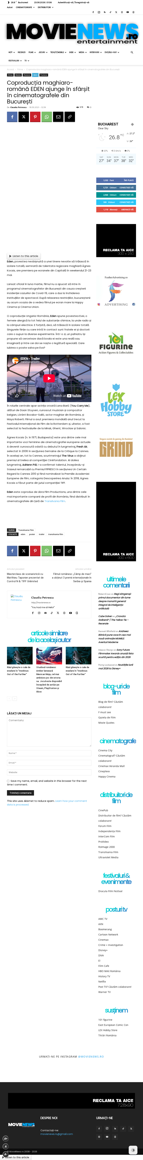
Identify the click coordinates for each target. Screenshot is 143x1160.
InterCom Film (106, 836)
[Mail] (47, 613)
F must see (104, 712)
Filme (31, 52)
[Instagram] (98, 12)
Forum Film (104, 826)
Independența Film (109, 831)
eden (23, 534)
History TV (104, 976)
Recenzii (21, 52)
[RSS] (104, 12)
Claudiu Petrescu (18, 107)
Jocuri (42, 52)
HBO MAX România (109, 971)
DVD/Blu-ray (111, 52)
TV (26, 60)
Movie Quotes (106, 722)
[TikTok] (110, 12)
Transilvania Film (54, 501)
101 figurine (105, 1019)
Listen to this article (25, 256)
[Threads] (133, 12)
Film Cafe (103, 966)
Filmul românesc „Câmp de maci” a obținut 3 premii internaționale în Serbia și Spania (71, 577)
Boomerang (105, 929)
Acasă (10, 69)
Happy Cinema (106, 776)
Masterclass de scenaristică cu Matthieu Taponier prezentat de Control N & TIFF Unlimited (25, 577)
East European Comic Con (113, 1025)
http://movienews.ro (40, 602)
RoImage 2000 (106, 847)
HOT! (10, 52)
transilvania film (55, 534)
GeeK (71, 52)
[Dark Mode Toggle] (133, 1150)
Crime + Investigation (110, 945)
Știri (35, 75)
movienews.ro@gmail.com (56, 1134)
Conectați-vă (127, 187)
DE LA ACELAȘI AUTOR (49, 640)
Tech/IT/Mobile (57, 52)
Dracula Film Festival (110, 891)
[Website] (122, 12)
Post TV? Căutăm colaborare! (114, 986)
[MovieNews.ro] (71, 31)
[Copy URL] (70, 117)
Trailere (43, 75)
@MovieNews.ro (91, 1056)
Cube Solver (105, 616)
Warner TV (104, 992)
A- (5, 1154)
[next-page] (15, 698)
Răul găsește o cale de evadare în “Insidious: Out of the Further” (18, 671)
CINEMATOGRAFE (24, 7)
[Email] (58, 117)
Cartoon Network (108, 934)
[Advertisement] (49, 516)
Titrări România (107, 1035)
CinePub (103, 810)
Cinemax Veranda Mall (111, 766)
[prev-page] (9, 698)
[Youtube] (127, 12)
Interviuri (94, 52)
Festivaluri (14, 60)
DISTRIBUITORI (44, 7)
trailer (41, 534)
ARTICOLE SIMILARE (49, 633)
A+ (5, 1138)
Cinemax (103, 939)
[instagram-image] (9, 1073)
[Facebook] (93, 12)
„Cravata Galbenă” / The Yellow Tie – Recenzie (113, 620)
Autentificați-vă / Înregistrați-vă (73, 2)
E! (99, 960)
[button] (132, 52)
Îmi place (129, 180)
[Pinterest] (35, 117)
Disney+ (103, 950)
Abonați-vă (127, 209)
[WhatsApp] (47, 117)
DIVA (101, 955)
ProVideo (103, 841)
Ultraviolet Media (108, 857)
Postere (27, 75)
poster (32, 534)
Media (81, 52)
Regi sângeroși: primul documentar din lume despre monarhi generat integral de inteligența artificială (114, 601)
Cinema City (105, 750)
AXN (100, 924)
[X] (116, 12)
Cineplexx (104, 771)
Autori (10, 7)
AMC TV (102, 918)
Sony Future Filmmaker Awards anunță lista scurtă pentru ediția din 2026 (115, 653)
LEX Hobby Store (107, 1030)
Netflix (102, 981)
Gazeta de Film (107, 717)
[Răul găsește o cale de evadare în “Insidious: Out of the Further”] (20, 655)
